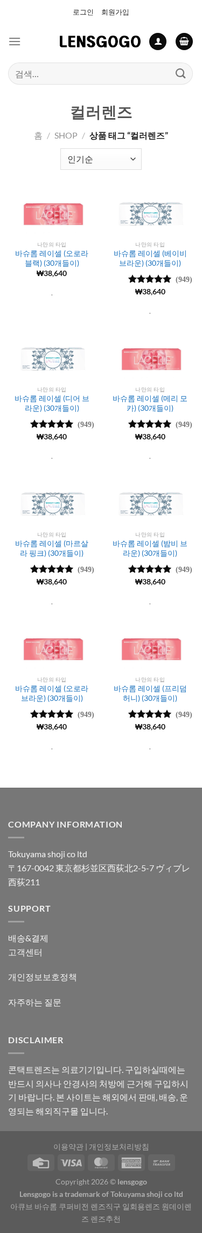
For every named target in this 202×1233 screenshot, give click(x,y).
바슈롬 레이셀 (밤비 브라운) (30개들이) (150, 548)
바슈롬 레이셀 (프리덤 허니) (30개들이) (150, 693)
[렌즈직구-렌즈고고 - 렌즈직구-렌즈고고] (100, 41)
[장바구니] (184, 42)
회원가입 (115, 12)
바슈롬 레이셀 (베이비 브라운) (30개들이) (150, 258)
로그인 (83, 12)
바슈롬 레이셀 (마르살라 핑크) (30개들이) (51, 548)
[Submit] (181, 73)
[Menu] (14, 41)
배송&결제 (28, 938)
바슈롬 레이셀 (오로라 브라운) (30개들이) (51, 693)
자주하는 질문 (34, 1002)
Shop (66, 135)
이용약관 (68, 1146)
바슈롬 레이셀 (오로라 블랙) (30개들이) (51, 258)
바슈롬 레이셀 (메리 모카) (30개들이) (150, 403)
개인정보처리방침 (119, 1146)
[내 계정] (157, 42)
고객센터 (25, 952)
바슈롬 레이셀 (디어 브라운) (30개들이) (52, 403)
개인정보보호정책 (42, 977)
